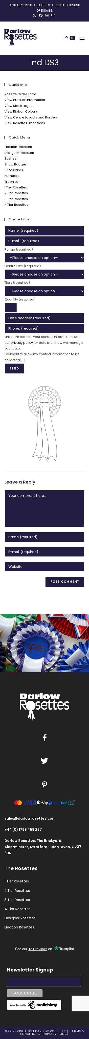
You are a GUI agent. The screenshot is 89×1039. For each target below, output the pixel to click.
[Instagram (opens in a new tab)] (47, 15)
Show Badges (15, 164)
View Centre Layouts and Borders (31, 117)
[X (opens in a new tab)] (35, 15)
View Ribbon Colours (21, 111)
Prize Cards (13, 170)
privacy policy (22, 342)
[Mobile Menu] (80, 38)
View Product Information (24, 99)
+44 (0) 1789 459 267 (23, 829)
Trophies (11, 181)
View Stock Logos (18, 105)
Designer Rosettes (19, 152)
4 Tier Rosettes (16, 204)
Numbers (11, 175)
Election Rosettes (18, 146)
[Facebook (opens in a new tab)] (41, 15)
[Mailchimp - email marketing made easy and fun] (34, 1005)
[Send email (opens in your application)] (53, 15)
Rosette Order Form (20, 94)
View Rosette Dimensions (24, 123)
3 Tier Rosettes (16, 199)
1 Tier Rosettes (15, 187)
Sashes (10, 158)
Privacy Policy (56, 1034)
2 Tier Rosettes (16, 193)
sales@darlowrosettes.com (30, 818)
